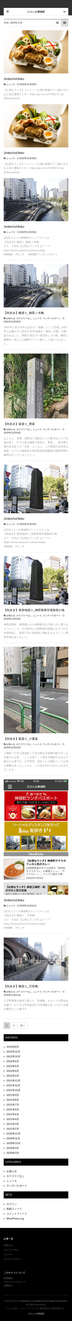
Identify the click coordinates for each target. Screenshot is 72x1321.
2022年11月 (13, 1051)
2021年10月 (13, 1090)
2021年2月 (12, 1128)
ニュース (10, 84)
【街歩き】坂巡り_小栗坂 (21, 738)
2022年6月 (12, 1061)
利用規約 (8, 1278)
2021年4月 (12, 1119)
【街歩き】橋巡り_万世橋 (21, 986)
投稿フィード (14, 1208)
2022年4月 (12, 1070)
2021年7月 (12, 1104)
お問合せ (8, 1285)
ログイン (11, 1204)
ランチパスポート (52, 318)
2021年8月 (12, 1099)
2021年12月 (13, 1080)
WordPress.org (15, 1218)
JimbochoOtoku (14, 78)
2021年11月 (13, 1085)
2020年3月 (12, 1152)
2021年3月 (12, 1123)
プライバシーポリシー (15, 1282)
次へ (22, 1025)
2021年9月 (12, 1095)
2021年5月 (12, 1114)
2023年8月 (12, 1046)
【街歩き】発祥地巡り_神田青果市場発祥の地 (34, 610)
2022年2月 (12, 1075)
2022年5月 (12, 1066)
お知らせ (10, 318)
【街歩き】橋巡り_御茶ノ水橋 (24, 312)
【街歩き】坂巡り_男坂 (19, 424)
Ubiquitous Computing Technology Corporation (43, 1301)
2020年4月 (12, 1148)
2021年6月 (12, 1109)
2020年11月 (13, 1138)
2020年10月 (13, 1143)
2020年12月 (13, 1133)
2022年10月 (13, 1056)
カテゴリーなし (24, 318)
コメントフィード (16, 1213)
